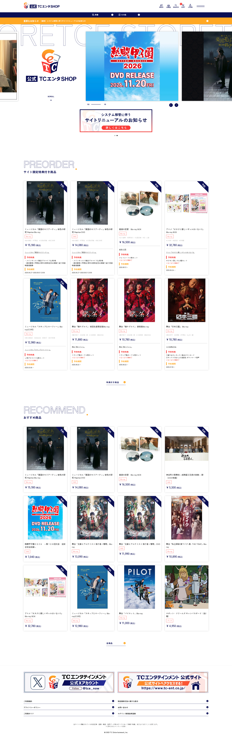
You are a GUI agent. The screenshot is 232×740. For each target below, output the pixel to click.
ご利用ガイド (29, 713)
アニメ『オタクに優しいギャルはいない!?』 (180, 252)
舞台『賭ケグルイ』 (78, 347)
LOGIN (190, 7)
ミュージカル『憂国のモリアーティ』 (37, 252)
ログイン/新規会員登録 (127, 713)
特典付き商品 (112, 382)
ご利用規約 (28, 701)
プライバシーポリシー (32, 707)
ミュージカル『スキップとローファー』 (38, 350)
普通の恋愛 (122, 249)
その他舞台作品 (171, 347)
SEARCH (176, 7)
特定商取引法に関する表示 (128, 701)
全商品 (168, 7)
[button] (171, 105)
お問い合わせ (123, 707)
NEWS (161, 7)
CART (183, 6)
